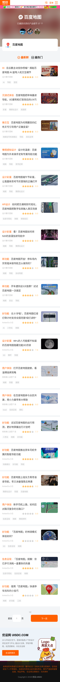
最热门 (38, 57)
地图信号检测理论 (10, 137)
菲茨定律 (19, 164)
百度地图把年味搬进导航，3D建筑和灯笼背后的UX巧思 (19, 99)
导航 (9, 82)
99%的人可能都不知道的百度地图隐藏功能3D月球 (19, 343)
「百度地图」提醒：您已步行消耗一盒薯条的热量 (19, 561)
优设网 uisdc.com (15, 635)
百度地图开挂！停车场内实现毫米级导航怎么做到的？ (19, 261)
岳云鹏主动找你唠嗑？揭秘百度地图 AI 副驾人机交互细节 (19, 70)
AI (4, 82)
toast (5, 409)
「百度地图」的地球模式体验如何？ (19, 534)
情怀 (10, 355)
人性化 (10, 328)
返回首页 (11, 653)
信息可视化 (7, 218)
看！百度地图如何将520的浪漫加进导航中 (18, 234)
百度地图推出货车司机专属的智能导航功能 (19, 452)
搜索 (17, 382)
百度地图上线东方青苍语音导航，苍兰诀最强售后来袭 (19, 479)
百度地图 (24, 491)
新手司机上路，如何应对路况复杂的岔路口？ (19, 506)
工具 (19, 600)
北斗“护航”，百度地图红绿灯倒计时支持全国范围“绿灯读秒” (20, 315)
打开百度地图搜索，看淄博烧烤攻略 (19, 370)
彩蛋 (4, 109)
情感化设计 (13, 109)
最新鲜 (24, 57)
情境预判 (22, 519)
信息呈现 (12, 409)
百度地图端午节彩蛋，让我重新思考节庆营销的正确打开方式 (19, 181)
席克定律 (29, 137)
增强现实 (24, 218)
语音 (15, 82)
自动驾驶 (19, 273)
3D (4, 355)
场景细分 (6, 464)
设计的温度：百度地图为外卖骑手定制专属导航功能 (19, 152)
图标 (21, 409)
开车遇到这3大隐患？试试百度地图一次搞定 (20, 288)
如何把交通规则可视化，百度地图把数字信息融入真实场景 (20, 206)
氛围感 (23, 109)
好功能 (20, 437)
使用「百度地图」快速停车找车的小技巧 (19, 588)
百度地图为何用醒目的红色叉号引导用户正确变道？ (19, 124)
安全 (11, 300)
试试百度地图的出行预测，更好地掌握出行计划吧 (18, 425)
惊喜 (16, 355)
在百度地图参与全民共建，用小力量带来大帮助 (19, 397)
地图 (4, 164)
